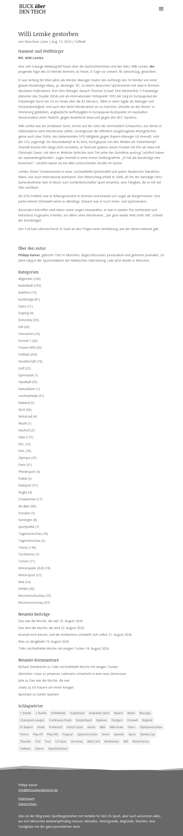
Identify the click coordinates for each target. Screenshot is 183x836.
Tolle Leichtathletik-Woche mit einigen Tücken (51, 648)
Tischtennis (26, 554)
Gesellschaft (27, 361)
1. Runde (25, 713)
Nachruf (24, 430)
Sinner (106, 734)
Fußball (80, 41)
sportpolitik (26, 527)
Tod (37, 741)
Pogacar (67, 734)
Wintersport (26, 575)
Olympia (24, 458)
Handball (24, 382)
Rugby (22, 492)
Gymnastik (25, 375)
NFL (21, 444)
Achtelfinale (58, 713)
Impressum (26, 798)
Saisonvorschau (87, 734)
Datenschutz (27, 804)
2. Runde (40, 713)
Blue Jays (145, 713)
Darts (22, 306)
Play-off (38, 734)
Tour (48, 741)
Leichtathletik (27, 396)
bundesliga (26, 299)
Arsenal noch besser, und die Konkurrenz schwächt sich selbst (63, 634)
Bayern (118, 713)
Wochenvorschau (30, 602)
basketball (25, 285)
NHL (21, 451)
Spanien (119, 734)
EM (20, 327)
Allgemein (25, 279)
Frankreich (55, 727)
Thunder (25, 741)
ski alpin (24, 506)
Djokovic (101, 720)
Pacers (24, 734)
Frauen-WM (26, 347)
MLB (21, 409)
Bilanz (131, 713)
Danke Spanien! (48, 694)
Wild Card (93, 741)
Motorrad (25, 416)
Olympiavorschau (151, 727)
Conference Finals (60, 720)
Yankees (25, 749)
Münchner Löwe (36, 41)
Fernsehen (25, 334)
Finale (41, 727)
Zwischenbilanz (58, 749)
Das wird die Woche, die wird (39, 628)
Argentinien (77, 713)
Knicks (91, 727)
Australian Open (99, 713)
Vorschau (77, 741)
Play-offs (52, 734)
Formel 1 (24, 341)
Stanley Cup (147, 734)
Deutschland (84, 720)
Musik (22, 423)
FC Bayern (26, 727)
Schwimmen (27, 499)
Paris (21, 465)
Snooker (24, 513)
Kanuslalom (26, 389)
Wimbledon (111, 741)
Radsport (24, 485)
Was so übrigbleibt (31, 641)
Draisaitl (132, 720)
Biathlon (24, 292)
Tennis (23, 547)
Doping (23, 313)
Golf (21, 368)
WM (21, 582)
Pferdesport (26, 471)
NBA (21, 437)
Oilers (131, 727)
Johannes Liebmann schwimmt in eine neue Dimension (86, 674)
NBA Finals (116, 727)
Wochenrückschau (31, 595)
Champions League (32, 720)
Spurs (132, 734)
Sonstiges (25, 520)
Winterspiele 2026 (31, 568)
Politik (22, 478)
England (147, 720)
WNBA (23, 588)
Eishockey (25, 320)
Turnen (23, 561)
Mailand (24, 403)
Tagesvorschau (29, 540)
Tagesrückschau (30, 533)
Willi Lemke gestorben (48, 34)
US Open (61, 741)
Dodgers (117, 720)
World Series (141, 741)
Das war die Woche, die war (38, 621)
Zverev (39, 749)
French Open (75, 727)
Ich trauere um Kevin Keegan (53, 687)
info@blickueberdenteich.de (38, 790)
